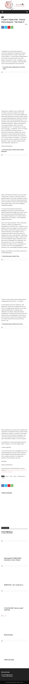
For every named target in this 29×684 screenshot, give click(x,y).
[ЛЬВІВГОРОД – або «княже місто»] (14, 574)
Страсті (3, 477)
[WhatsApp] (12, 27)
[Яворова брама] (14, 624)
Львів (11, 476)
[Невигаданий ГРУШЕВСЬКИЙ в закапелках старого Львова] (14, 549)
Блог (7, 15)
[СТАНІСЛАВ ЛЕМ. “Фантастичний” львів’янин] (14, 599)
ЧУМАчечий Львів (9, 659)
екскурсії (7, 476)
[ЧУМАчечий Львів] (14, 649)
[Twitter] (5, 27)
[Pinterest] (9, 27)
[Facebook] (2, 27)
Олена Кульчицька (21, 476)
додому (2, 15)
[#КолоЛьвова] (14, 5)
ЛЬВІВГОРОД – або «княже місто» (14, 585)
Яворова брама (8, 635)
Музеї (15, 476)
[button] (2, 12)
